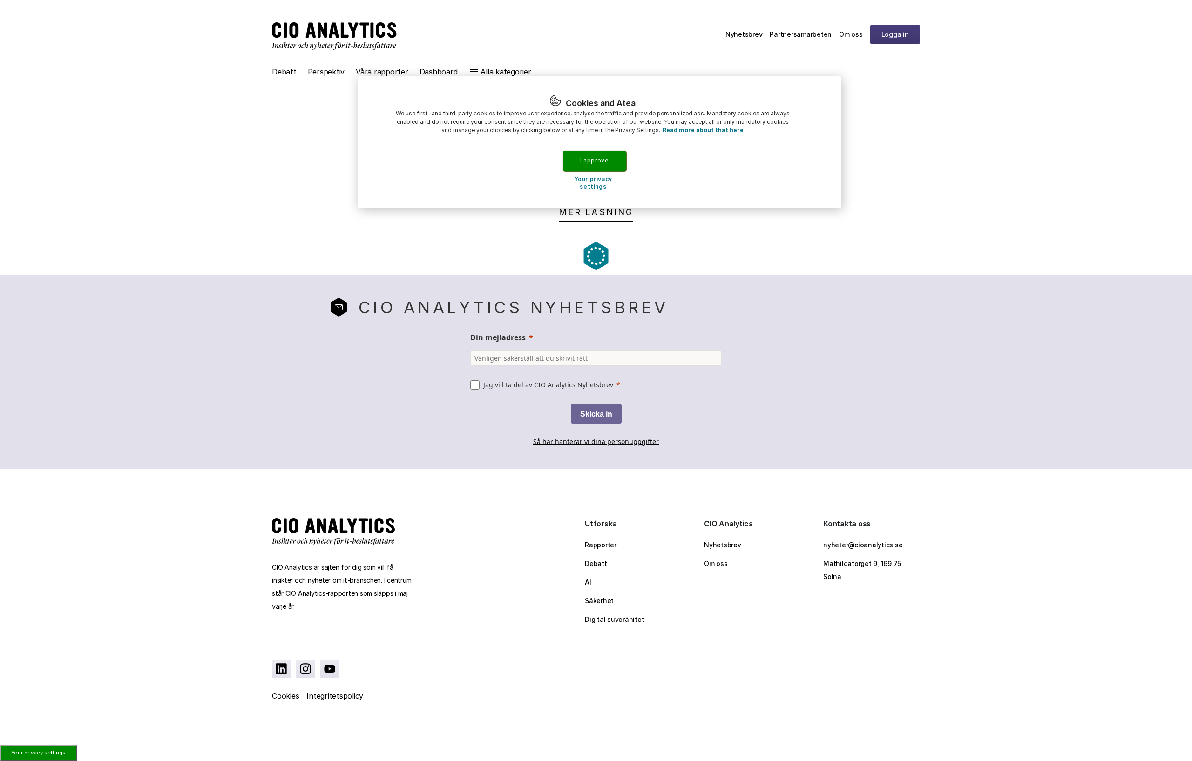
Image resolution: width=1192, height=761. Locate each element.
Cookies (285, 695)
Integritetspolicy (334, 695)
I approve (594, 160)
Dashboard (439, 71)
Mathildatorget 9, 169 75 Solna (862, 569)
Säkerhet (599, 601)
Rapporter (600, 545)
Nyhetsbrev (744, 34)
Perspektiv (326, 71)
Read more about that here (703, 130)
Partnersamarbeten (801, 34)
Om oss (851, 34)
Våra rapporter (382, 71)
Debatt (284, 71)
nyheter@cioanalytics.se (862, 545)
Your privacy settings (38, 752)
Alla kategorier (506, 71)
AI (588, 582)
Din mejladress (498, 337)
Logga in (895, 34)
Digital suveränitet (614, 619)
